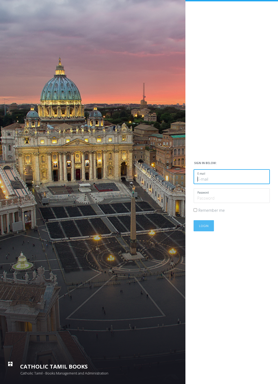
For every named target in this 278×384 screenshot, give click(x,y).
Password (203, 192)
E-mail (201, 173)
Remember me (211, 210)
